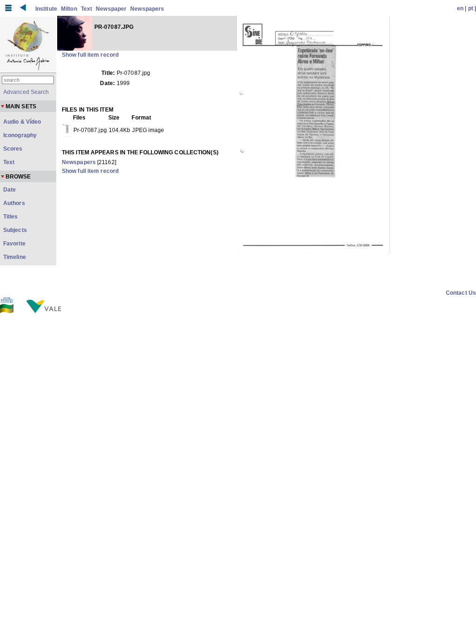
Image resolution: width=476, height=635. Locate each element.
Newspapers (147, 9)
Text (86, 9)
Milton (69, 9)
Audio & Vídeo (22, 122)
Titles (10, 216)
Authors (14, 203)
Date (9, 189)
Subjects (15, 230)
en (460, 8)
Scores (13, 149)
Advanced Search (26, 92)
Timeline (14, 257)
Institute (46, 9)
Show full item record (90, 55)
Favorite (14, 243)
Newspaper (111, 9)
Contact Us (461, 293)
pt (470, 8)
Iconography (20, 135)
